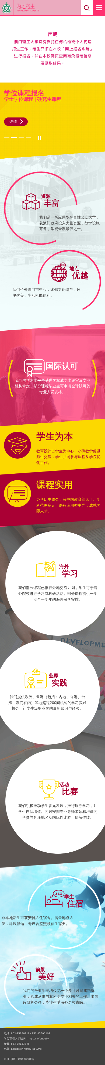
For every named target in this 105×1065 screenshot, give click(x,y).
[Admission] (36, 7)
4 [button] (29, 137)
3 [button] (22, 137)
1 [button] (7, 137)
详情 (13, 121)
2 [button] (14, 137)
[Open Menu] (99, 7)
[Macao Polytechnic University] (7, 7)
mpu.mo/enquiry (39, 1038)
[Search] (87, 7)
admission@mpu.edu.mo (26, 1048)
